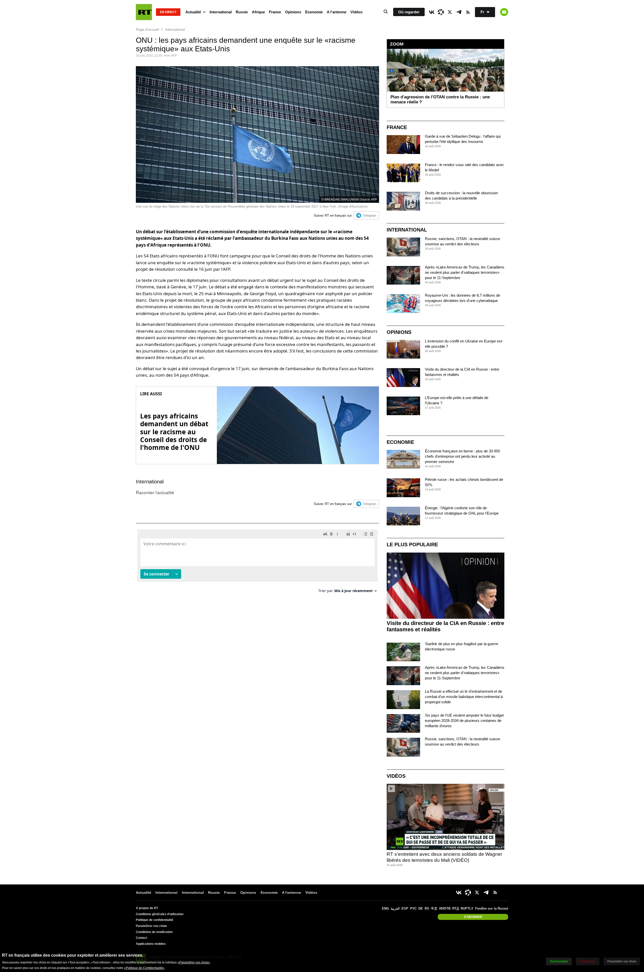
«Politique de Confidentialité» (144, 968)
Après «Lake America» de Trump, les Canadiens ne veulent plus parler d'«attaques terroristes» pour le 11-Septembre (464, 272)
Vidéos (356, 12)
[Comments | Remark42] (257, 563)
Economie (314, 12)
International (221, 12)
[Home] (144, 12)
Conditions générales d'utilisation (159, 914)
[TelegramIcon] (459, 12)
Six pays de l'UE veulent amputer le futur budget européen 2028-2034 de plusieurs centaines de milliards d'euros (464, 720)
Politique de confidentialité (154, 920)
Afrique (258, 12)
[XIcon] (450, 12)
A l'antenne (336, 12)
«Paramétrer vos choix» (194, 962)
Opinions (293, 12)
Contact (141, 938)
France (275, 12)
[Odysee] (441, 12)
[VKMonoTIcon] (432, 12)
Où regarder (409, 12)
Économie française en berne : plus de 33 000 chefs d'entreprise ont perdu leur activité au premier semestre (462, 456)
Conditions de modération (154, 932)
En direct (168, 12)
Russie (242, 12)
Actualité (193, 12)
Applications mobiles (151, 944)
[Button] (504, 12)
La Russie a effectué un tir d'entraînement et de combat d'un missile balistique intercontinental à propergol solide (464, 696)
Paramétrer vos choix (151, 926)
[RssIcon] (468, 12)
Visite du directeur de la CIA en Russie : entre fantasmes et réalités (445, 626)
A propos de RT (147, 908)
